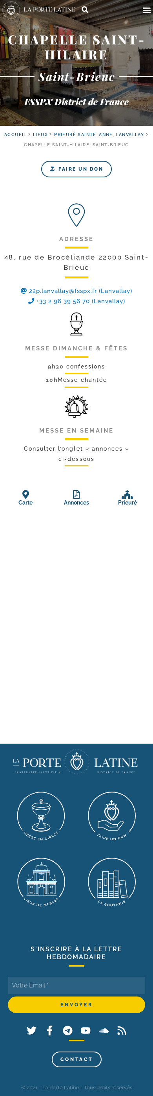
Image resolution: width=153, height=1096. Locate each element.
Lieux (40, 134)
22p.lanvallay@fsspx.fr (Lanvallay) (80, 291)
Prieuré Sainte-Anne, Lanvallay (99, 134)
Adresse (76, 239)
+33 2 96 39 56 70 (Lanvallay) (80, 301)
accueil (15, 134)
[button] (146, 10)
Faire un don (80, 169)
